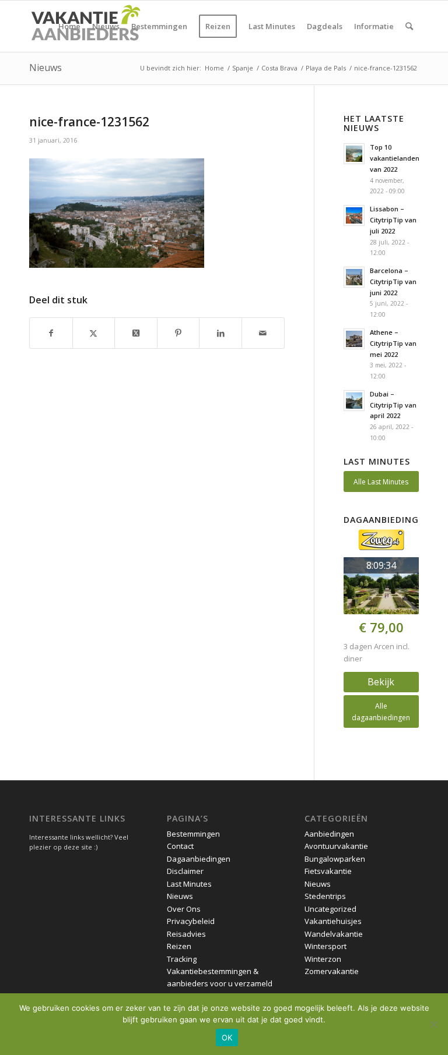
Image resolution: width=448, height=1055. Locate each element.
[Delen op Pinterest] (179, 333)
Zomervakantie (331, 971)
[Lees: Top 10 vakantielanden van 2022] (354, 153)
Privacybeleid (191, 921)
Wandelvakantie (333, 934)
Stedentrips (325, 896)
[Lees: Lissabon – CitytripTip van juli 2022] (354, 215)
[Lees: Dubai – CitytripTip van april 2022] (354, 400)
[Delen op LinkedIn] (221, 333)
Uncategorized (330, 909)
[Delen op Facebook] (51, 333)
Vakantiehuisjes (333, 921)
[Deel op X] (136, 333)
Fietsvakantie (328, 871)
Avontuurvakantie (336, 846)
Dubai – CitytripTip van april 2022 (393, 405)
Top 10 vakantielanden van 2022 (394, 158)
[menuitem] (69, 26)
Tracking (182, 959)
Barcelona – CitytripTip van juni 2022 (393, 281)
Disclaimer (185, 871)
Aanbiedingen (329, 834)
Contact (180, 846)
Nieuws (45, 67)
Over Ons (184, 909)
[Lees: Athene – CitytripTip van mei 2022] (354, 338)
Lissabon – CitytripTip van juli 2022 (393, 219)
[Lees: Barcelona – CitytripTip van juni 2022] (354, 277)
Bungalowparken (334, 859)
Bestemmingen (193, 834)
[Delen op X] (94, 333)
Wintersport (325, 946)
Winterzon (322, 959)
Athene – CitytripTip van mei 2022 (393, 343)
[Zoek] (409, 26)
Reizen (179, 946)
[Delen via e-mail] (263, 333)
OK (227, 1037)
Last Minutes (189, 884)
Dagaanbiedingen (198, 859)
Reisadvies (186, 934)
